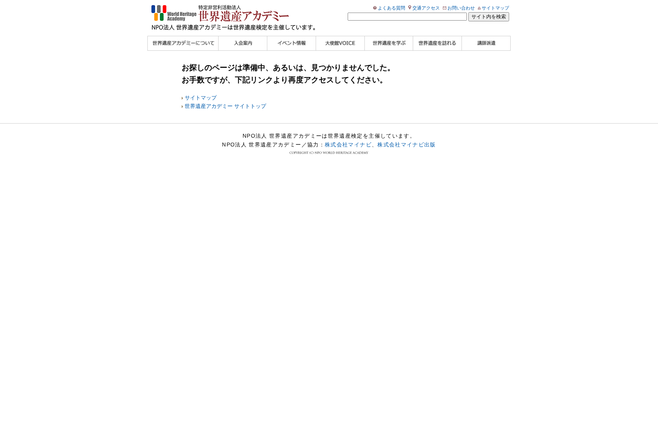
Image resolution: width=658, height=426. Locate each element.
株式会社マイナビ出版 (406, 144)
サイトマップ (495, 8)
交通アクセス (426, 8)
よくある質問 (391, 8)
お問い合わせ (461, 8)
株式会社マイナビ (348, 144)
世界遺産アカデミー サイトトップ (225, 106)
